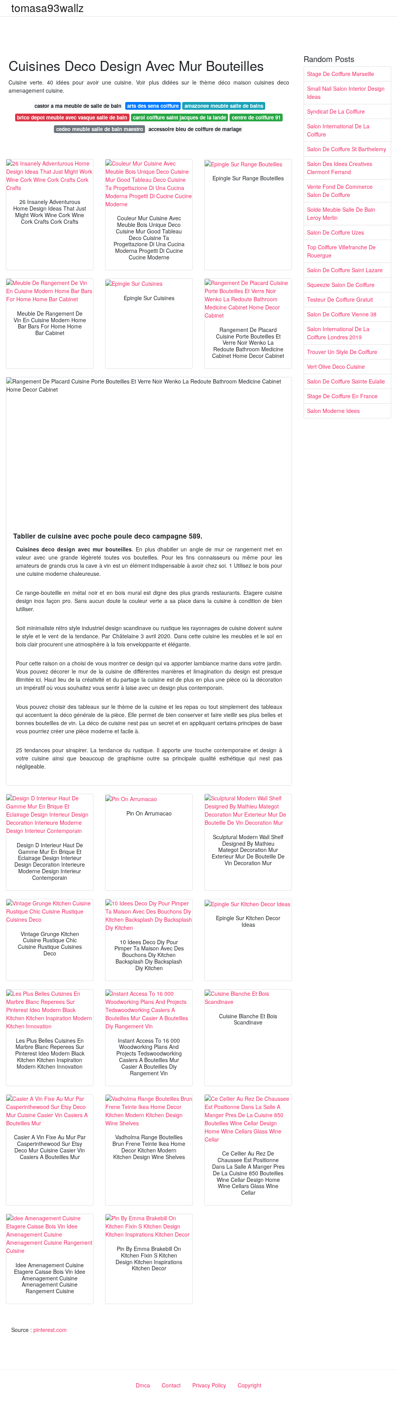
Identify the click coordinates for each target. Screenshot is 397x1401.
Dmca (143, 1385)
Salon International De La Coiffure (338, 130)
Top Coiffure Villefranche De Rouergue (341, 251)
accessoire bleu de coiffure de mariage (195, 129)
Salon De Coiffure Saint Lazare (345, 270)
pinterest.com (50, 1330)
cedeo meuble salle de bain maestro (99, 129)
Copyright (249, 1385)
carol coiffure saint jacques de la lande (179, 117)
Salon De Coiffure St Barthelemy (346, 149)
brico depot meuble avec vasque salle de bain (72, 117)
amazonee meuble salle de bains (224, 105)
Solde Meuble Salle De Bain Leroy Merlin (341, 213)
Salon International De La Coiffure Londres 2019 (338, 333)
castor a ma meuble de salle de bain (78, 105)
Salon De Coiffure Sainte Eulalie (346, 381)
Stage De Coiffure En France (342, 396)
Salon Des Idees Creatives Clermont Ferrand (339, 168)
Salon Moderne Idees (333, 411)
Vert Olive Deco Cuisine (336, 366)
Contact (171, 1385)
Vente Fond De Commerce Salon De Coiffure (340, 191)
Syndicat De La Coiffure (336, 111)
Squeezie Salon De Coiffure (341, 284)
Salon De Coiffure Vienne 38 (341, 314)
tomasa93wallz (47, 7)
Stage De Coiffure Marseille (340, 74)
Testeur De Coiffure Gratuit (340, 299)
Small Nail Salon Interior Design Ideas (346, 92)
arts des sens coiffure (153, 105)
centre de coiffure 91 (256, 117)
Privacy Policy (209, 1385)
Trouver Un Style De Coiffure (342, 352)
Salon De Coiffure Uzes (335, 232)
